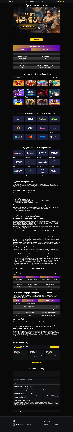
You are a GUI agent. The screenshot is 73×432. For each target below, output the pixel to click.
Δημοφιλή (18, 77)
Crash (42, 77)
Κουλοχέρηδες (53, 77)
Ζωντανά (29, 77)
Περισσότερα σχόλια (36, 362)
